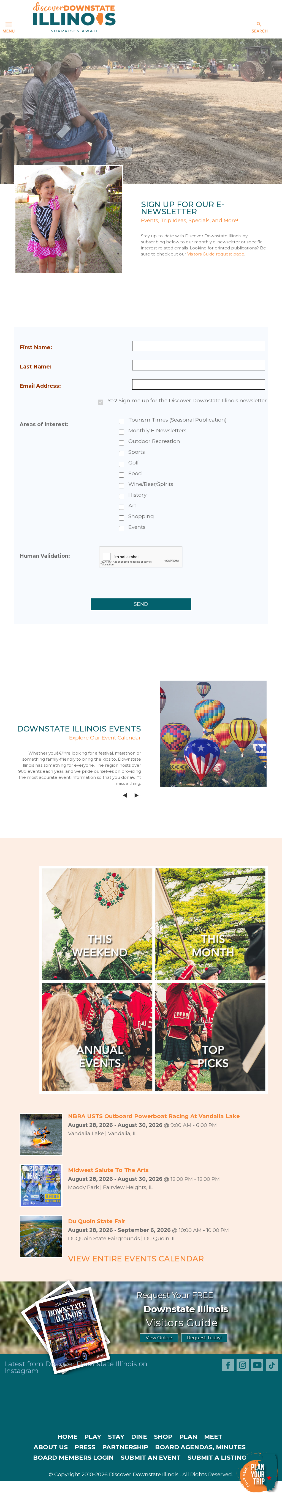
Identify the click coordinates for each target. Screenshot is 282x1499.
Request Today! (204, 1337)
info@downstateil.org (165, 1493)
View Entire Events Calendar (136, 1258)
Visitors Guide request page (215, 254)
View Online (159, 1337)
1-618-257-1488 (104, 1493)
